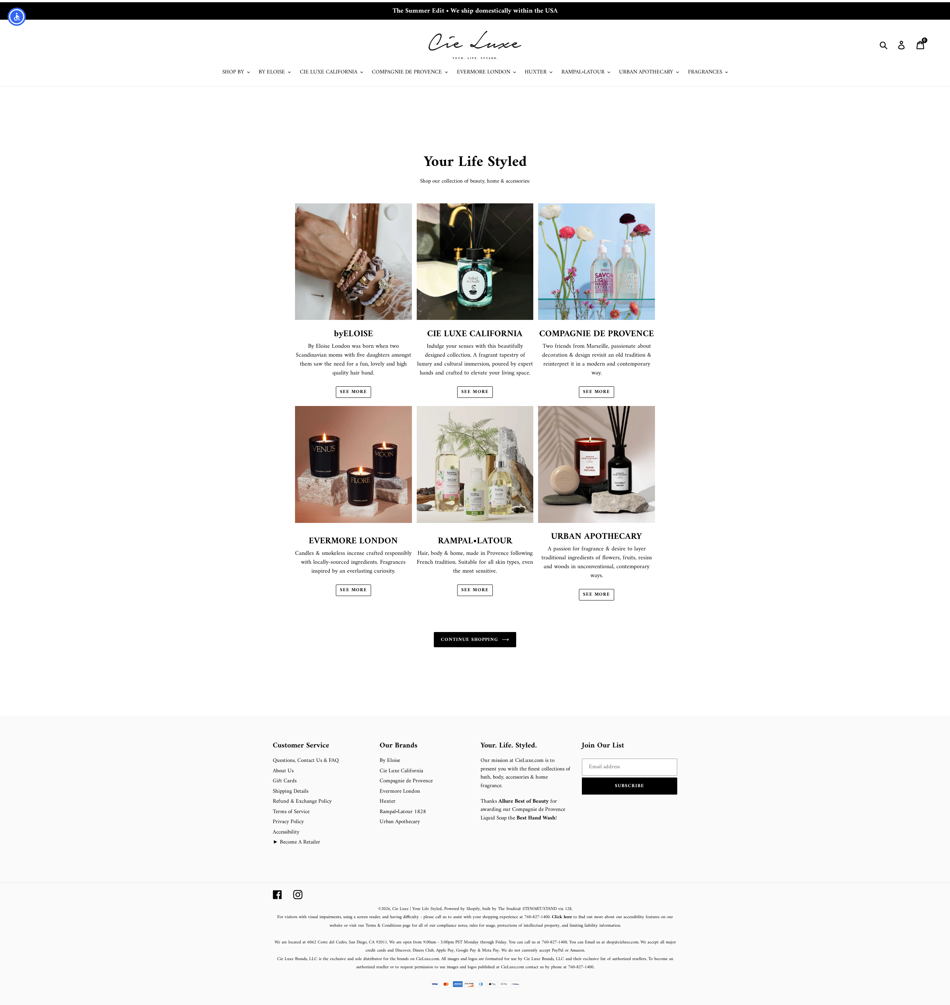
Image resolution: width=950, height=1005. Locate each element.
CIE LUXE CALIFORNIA (474, 334)
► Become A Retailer (296, 842)
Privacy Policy (288, 822)
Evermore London (400, 791)
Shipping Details (290, 791)
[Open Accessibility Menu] (16, 16)
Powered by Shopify (462, 909)
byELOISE (353, 334)
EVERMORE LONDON (353, 541)
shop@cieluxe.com (622, 942)
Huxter (388, 801)
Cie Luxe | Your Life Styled (417, 909)
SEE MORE (353, 392)
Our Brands (398, 746)
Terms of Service (291, 812)
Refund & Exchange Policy (302, 801)
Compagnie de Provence (406, 781)
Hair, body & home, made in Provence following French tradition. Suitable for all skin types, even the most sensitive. (475, 571)
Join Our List (603, 746)
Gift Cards (285, 781)
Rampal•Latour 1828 (403, 812)
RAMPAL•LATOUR (475, 541)
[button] (630, 786)
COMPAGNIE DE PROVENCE (596, 334)
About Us (283, 771)
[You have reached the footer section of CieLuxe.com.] (273, 737)
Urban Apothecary (400, 822)
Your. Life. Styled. (509, 746)
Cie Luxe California (401, 771)
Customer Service (301, 746)
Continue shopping (469, 639)
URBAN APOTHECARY (596, 536)
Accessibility (286, 832)
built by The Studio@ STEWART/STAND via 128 (526, 909)
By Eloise (390, 761)
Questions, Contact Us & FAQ (306, 761)
